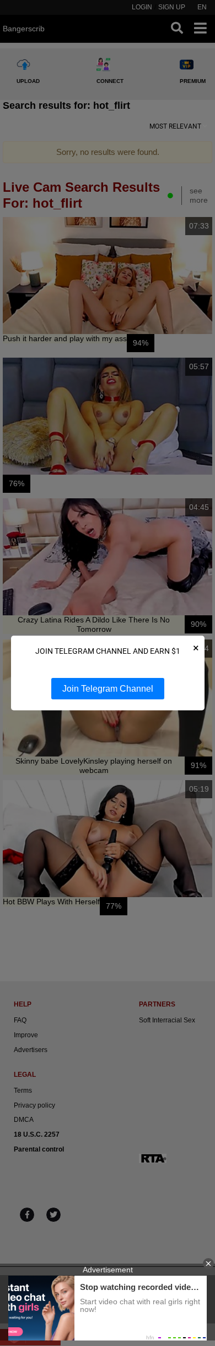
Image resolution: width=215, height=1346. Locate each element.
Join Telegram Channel (107, 688)
